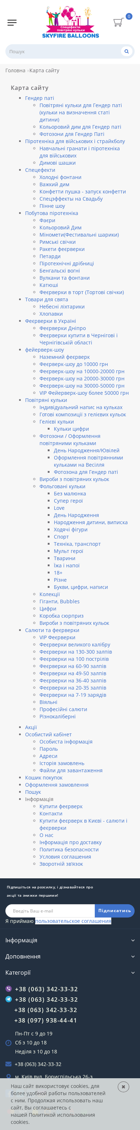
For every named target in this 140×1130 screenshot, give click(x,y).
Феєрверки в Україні (50, 320)
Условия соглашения (65, 856)
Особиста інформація (66, 741)
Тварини (64, 558)
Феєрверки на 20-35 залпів (72, 687)
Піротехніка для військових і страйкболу (75, 141)
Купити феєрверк (61, 806)
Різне (60, 579)
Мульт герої (68, 551)
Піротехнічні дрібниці (66, 263)
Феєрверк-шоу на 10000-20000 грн (82, 371)
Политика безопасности (69, 849)
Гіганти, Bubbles (59, 601)
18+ (58, 572)
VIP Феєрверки (57, 637)
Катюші (48, 285)
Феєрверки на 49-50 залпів (72, 673)
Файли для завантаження (71, 770)
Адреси (48, 755)
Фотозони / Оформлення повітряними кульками (70, 440)
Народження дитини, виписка (91, 522)
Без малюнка (70, 493)
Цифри (47, 608)
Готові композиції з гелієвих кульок (82, 414)
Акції (31, 727)
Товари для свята (46, 299)
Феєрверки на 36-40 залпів (72, 680)
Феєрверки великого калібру (74, 644)
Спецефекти (40, 169)
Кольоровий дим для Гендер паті (80, 126)
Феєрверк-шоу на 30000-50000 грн (82, 385)
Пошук (33, 791)
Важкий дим (54, 184)
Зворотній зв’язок (61, 863)
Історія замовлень (61, 763)
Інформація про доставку (70, 842)
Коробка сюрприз (61, 615)
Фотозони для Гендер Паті (71, 134)
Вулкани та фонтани (64, 277)
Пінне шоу (52, 205)
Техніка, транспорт (77, 543)
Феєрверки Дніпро (62, 328)
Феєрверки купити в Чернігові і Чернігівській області (78, 339)
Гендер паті (39, 98)
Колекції (49, 594)
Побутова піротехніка (51, 213)
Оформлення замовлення (57, 784)
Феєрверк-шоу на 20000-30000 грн (82, 378)
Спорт (61, 536)
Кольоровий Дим (60, 227)
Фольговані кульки (62, 486)
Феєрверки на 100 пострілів (74, 658)
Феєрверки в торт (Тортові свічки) (81, 292)
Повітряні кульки (46, 400)
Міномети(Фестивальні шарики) (79, 234)
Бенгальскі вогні (59, 270)
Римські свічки (57, 241)
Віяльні (48, 702)
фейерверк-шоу (44, 349)
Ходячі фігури (71, 529)
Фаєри (47, 220)
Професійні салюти (63, 709)
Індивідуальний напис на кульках (80, 407)
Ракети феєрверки (62, 249)
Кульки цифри (71, 428)
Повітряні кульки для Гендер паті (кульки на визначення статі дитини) (80, 112)
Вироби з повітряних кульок (74, 479)
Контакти (50, 813)
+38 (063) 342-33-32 (38, 1064)
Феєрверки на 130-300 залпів (75, 651)
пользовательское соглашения (73, 921)
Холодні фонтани (60, 177)
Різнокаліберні (57, 716)
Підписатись (114, 910)
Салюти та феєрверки (52, 630)
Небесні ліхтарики (62, 306)
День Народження (76, 515)
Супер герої (68, 500)
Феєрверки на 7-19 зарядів (72, 694)
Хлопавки (51, 313)
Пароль (48, 748)
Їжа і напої (67, 565)
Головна (15, 70)
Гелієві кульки (56, 421)
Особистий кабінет (48, 734)
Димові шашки (57, 162)
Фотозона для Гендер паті (86, 471)
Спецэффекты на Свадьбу (71, 198)
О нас (46, 835)
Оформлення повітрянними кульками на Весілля (88, 461)
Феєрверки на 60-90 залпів (72, 666)
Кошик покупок (43, 777)
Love (59, 507)
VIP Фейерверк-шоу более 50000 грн (84, 392)
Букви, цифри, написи (81, 587)
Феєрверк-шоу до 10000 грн (73, 364)
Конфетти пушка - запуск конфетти (82, 191)
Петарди (50, 256)
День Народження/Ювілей (87, 450)
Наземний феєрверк (64, 356)
